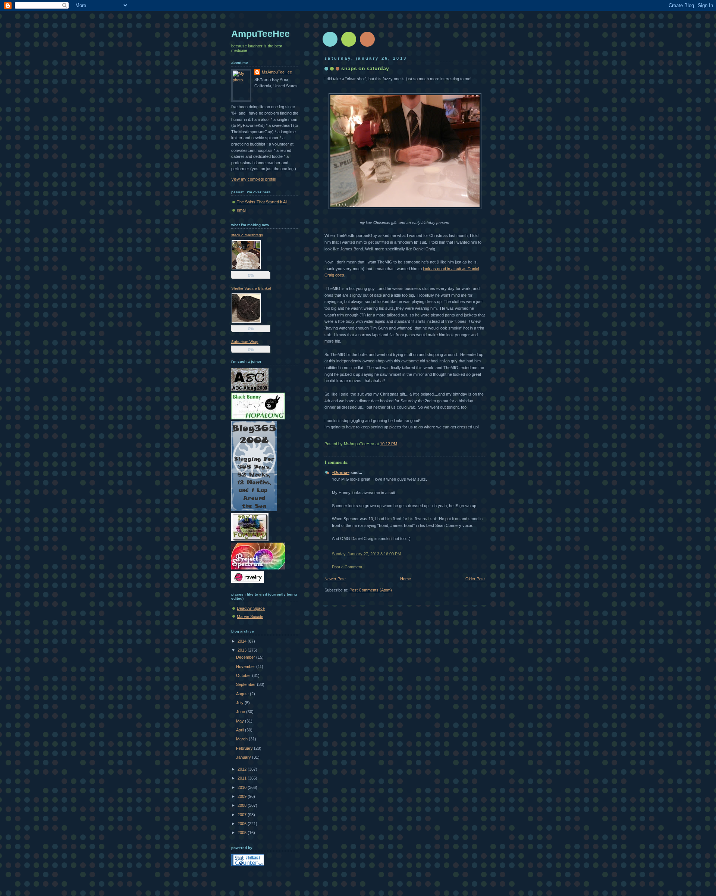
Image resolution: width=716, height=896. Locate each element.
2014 (243, 641)
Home (405, 579)
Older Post (475, 579)
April (240, 730)
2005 (243, 832)
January (244, 757)
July (240, 702)
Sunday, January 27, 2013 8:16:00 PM (366, 554)
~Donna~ (340, 472)
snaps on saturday (365, 68)
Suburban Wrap (244, 342)
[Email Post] (484, 443)
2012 (243, 769)
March (242, 739)
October (244, 675)
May (240, 721)
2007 (243, 814)
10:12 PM (388, 443)
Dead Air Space (251, 608)
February (245, 748)
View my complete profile (253, 179)
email (241, 210)
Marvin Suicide (250, 616)
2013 (243, 650)
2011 (243, 778)
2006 (243, 823)
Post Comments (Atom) (370, 590)
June (241, 711)
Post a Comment (347, 567)
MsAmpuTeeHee (277, 72)
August (243, 693)
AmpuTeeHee (260, 33)
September (246, 684)
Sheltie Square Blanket (251, 288)
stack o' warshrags (247, 235)
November (246, 666)
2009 (243, 796)
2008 (243, 805)
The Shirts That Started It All (262, 202)
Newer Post (335, 579)
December (246, 657)
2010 (243, 787)
